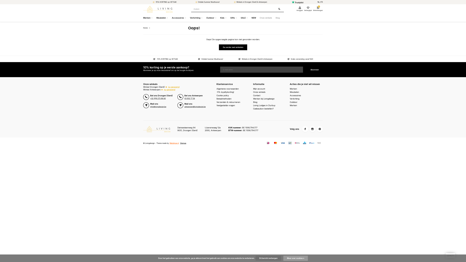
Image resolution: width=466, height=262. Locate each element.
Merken (146, 18)
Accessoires (178, 18)
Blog (278, 18)
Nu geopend (173, 87)
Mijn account (259, 89)
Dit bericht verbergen (268, 258)
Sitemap (183, 143)
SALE (243, 18)
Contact (256, 95)
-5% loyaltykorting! (225, 92)
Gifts (232, 18)
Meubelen (161, 18)
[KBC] (305, 143)
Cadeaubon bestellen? (263, 108)
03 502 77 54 (189, 98)
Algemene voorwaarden (227, 89)
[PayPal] (312, 143)
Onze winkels (266, 18)
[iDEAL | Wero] (268, 143)
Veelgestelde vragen (225, 105)
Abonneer (315, 70)
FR (322, 2)
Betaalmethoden (223, 99)
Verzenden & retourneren (228, 102)
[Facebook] (305, 129)
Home (145, 28)
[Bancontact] (290, 143)
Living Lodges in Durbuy (264, 105)
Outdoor (210, 18)
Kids (222, 18)
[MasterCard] (275, 143)
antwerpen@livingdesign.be (195, 107)
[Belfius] (297, 143)
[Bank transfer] (319, 143)
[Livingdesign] (157, 9)
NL (319, 2)
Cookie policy (222, 95)
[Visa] (283, 143)
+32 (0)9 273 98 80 (158, 98)
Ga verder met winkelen (233, 47)
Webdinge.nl (174, 143)
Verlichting (195, 18)
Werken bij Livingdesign (264, 99)
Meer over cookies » (295, 258)
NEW (254, 18)
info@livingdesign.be (158, 107)
